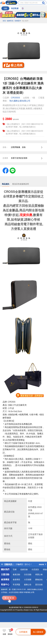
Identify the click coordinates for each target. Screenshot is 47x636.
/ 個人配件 (24, 20)
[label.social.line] (13, 170)
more (41, 564)
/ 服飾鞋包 (9, 20)
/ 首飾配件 (17, 20)
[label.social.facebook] (5, 170)
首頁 (4, 20)
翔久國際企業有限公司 (19, 100)
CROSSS (15, 97)
